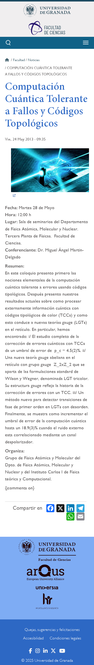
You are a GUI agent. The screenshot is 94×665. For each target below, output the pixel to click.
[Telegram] (80, 508)
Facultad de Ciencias (54, 560)
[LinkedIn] (70, 508)
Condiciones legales (65, 638)
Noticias (34, 60)
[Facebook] (50, 508)
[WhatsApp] (70, 516)
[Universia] (47, 587)
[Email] (80, 516)
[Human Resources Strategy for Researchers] (47, 605)
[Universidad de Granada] (47, 10)
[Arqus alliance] (45, 573)
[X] (60, 508)
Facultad (19, 60)
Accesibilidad (33, 638)
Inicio (7, 60)
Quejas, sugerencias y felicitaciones (52, 629)
